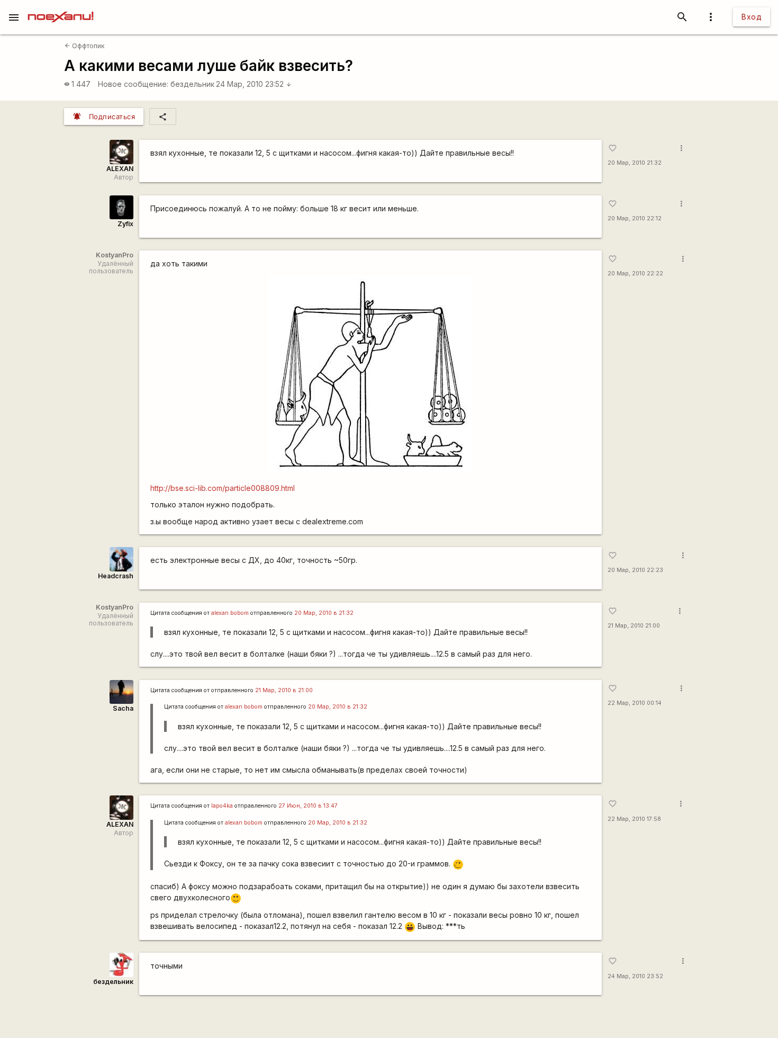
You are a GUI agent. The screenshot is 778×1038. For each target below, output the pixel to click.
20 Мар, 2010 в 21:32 (324, 613)
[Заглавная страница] (61, 7)
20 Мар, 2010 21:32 (635, 162)
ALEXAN (119, 169)
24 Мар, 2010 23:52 (254, 83)
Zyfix (125, 224)
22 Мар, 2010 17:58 (634, 819)
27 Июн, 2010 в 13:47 (308, 805)
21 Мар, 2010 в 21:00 (284, 690)
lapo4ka (222, 805)
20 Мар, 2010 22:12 (635, 218)
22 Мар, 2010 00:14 (635, 703)
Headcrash (115, 576)
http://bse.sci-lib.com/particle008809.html (222, 488)
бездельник (192, 83)
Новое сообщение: (133, 83)
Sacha (123, 708)
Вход (751, 16)
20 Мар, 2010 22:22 (635, 273)
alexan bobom (230, 613)
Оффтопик (84, 46)
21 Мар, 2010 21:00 (634, 625)
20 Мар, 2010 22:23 (635, 570)
